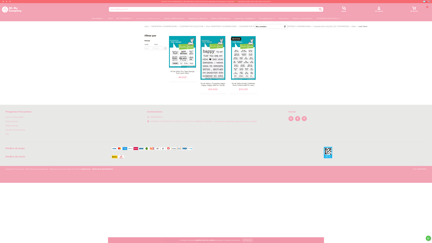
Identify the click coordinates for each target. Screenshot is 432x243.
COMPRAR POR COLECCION (191, 26)
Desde (146, 44)
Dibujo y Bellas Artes (173, 18)
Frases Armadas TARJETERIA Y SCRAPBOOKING (291, 26)
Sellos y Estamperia (220, 18)
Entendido (247, 240)
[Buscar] (320, 9)
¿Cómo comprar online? (14, 117)
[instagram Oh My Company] (3, 2)
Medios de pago (11, 126)
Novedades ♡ (98, 18)
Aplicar (165, 48)
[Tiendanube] (420, 169)
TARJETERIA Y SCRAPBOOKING (164, 26)
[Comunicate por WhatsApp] (428, 238)
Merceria (283, 18)
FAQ (7, 134)
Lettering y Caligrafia (244, 18)
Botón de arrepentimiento (103, 169)
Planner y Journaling (301, 18)
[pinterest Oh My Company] (10, 2)
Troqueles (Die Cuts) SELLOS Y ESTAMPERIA (331, 26)
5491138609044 (156, 117)
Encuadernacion (266, 18)
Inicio (147, 26)
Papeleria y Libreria (197, 18)
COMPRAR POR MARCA (327, 18)
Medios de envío (11, 121)
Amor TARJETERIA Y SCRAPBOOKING (221, 26)
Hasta (156, 44)
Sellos (353, 26)
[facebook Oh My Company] (6, 2)
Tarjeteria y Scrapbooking (147, 18)
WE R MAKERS (124, 18)
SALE (110, 18)
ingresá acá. (86, 169)
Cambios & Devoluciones (15, 130)
